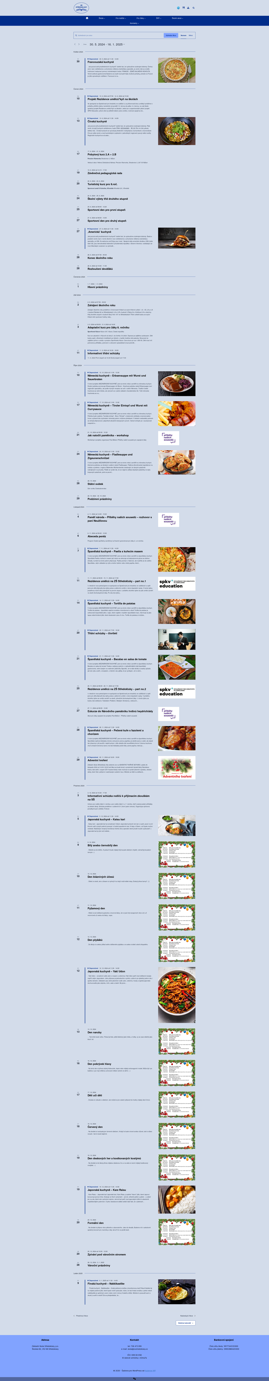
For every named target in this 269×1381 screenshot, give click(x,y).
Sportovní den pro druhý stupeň (107, 220)
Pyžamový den (96, 908)
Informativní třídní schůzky (104, 353)
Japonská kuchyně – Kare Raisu (107, 1190)
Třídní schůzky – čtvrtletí (102, 633)
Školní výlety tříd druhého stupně (108, 198)
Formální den (96, 1223)
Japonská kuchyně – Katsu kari (106, 819)
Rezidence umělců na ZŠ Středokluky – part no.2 (117, 689)
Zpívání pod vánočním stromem (107, 1254)
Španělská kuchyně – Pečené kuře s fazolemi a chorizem (116, 732)
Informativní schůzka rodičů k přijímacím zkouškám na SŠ (119, 797)
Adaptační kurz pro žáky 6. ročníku (108, 327)
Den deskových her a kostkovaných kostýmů (114, 1158)
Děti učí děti (95, 1095)
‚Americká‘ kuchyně (99, 231)
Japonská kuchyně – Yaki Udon (106, 971)
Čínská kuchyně (97, 121)
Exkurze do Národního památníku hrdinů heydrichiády (120, 711)
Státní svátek (95, 484)
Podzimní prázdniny (100, 499)
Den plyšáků (95, 940)
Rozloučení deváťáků (100, 269)
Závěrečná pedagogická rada (105, 173)
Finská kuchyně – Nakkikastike (106, 1283)
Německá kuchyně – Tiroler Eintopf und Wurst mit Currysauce (117, 407)
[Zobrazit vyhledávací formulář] (193, 8)
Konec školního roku (100, 258)
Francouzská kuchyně (101, 62)
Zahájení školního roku (101, 305)
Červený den (95, 1127)
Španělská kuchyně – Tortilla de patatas (111, 603)
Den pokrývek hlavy (99, 1064)
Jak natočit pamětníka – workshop (108, 435)
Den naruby (95, 1032)
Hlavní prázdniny (98, 287)
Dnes (84, 44)
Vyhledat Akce (171, 35)
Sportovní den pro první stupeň (106, 210)
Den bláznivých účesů (101, 876)
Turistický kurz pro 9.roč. (102, 184)
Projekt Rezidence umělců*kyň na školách (113, 99)
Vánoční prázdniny (99, 1265)
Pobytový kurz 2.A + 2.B (102, 154)
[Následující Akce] (79, 44)
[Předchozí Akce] (75, 44)
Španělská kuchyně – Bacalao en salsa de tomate (117, 659)
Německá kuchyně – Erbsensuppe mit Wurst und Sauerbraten (117, 377)
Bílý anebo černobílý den (103, 845)
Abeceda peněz (97, 536)
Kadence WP (150, 1371)
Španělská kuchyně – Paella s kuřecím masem (115, 551)
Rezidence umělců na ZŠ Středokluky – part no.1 (117, 581)
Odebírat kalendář (184, 1323)
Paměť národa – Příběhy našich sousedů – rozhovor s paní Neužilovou (120, 518)
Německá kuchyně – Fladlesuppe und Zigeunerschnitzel (110, 456)
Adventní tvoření (98, 760)
